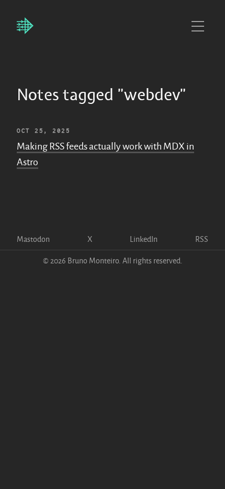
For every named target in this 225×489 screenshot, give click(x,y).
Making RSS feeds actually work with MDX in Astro (105, 154)
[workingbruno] (25, 26)
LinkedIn (144, 239)
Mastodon (33, 239)
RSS (201, 239)
